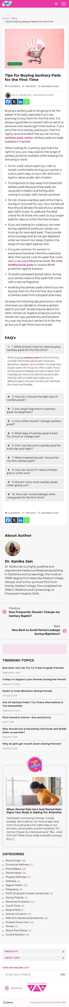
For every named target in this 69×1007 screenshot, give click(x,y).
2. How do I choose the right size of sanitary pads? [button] (32, 398)
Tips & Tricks (13, 905)
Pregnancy (12, 889)
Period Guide (15, 64)
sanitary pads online (19, 137)
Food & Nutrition (15, 934)
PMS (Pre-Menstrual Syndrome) (24, 918)
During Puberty (15, 897)
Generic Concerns (16, 913)
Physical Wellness (16, 877)
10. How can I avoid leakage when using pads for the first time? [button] (31, 496)
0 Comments (14, 86)
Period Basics (13, 868)
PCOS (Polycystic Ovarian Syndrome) (27, 893)
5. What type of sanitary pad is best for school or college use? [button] (32, 435)
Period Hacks (13, 872)
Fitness (10, 926)
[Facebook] (8, 101)
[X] (14, 101)
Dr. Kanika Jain (23, 95)
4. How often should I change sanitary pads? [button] (34, 423)
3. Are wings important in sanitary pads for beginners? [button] (31, 410)
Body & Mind (13, 909)
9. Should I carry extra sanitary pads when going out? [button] (32, 484)
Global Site (16, 988)
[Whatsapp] (27, 101)
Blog (14, 18)
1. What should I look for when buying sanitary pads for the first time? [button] (33, 348)
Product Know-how (17, 922)
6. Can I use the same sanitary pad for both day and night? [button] (34, 447)
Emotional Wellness (17, 864)
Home (5, 18)
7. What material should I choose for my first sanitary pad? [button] (33, 459)
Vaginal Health (14, 885)
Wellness (11, 881)
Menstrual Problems (18, 901)
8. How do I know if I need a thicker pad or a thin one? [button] (32, 471)
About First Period (16, 930)
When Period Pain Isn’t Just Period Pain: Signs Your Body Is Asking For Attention (34, 811)
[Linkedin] (20, 101)
